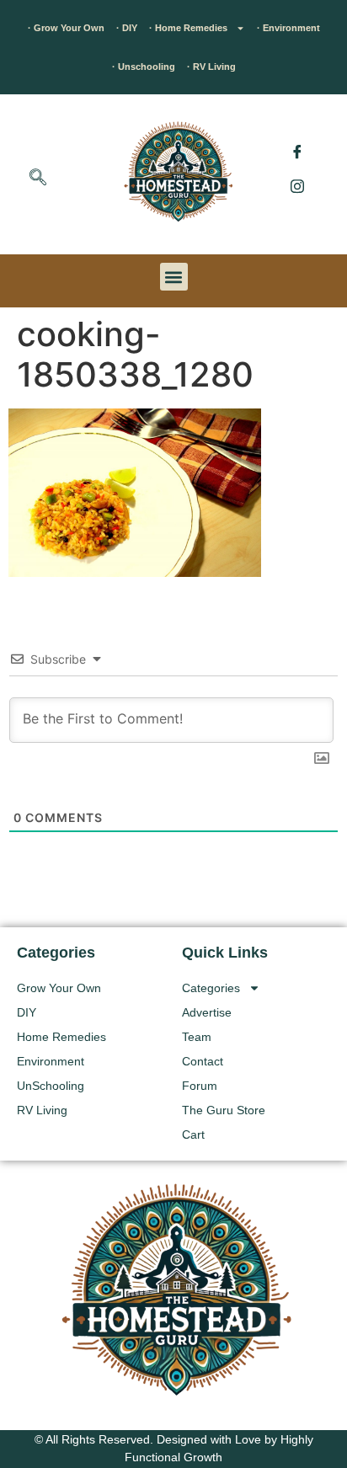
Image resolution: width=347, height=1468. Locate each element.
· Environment (288, 28)
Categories (211, 988)
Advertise (207, 1012)
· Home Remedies (188, 28)
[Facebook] (297, 151)
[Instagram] (297, 185)
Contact (202, 1061)
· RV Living (211, 66)
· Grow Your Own (66, 28)
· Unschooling (143, 66)
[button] (38, 178)
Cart (193, 1134)
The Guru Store (223, 1110)
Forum (199, 1085)
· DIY (126, 28)
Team (196, 1037)
